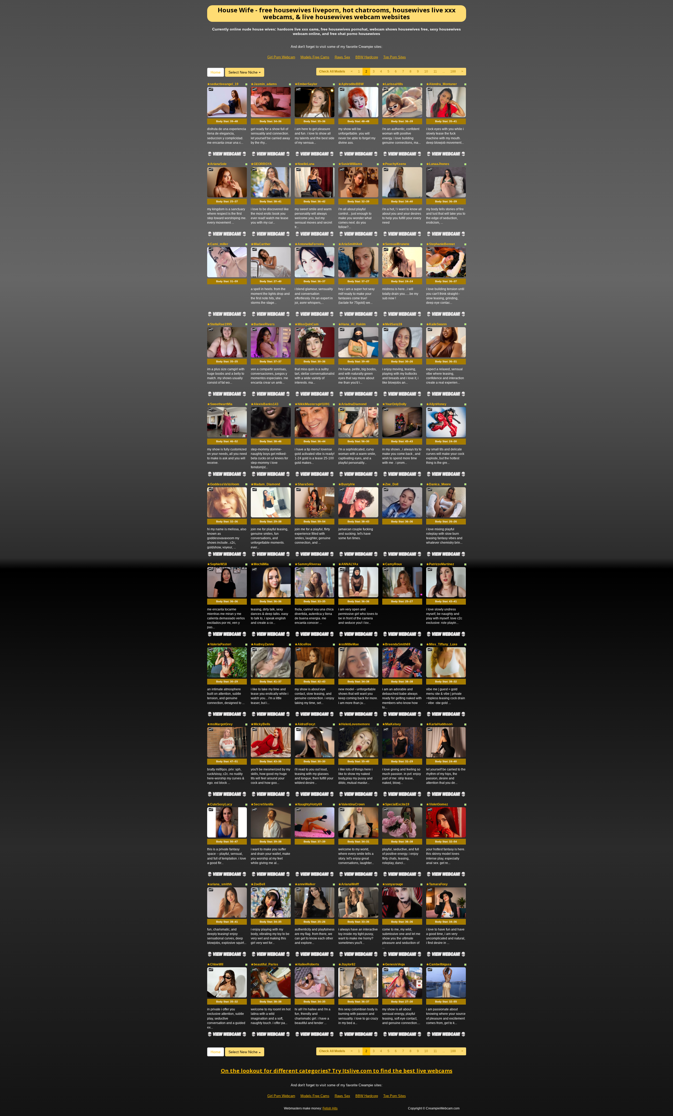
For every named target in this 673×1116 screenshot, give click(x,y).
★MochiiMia (260, 564)
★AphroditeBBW (351, 84)
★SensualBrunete (395, 244)
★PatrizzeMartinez (440, 564)
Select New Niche (243, 72)
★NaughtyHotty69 (308, 804)
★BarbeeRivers (263, 324)
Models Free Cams (314, 57)
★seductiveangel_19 (222, 84)
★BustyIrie (346, 484)
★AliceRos (303, 644)
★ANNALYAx (348, 564)
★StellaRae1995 (219, 324)
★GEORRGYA (261, 164)
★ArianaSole (217, 164)
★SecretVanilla (262, 804)
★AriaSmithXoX (350, 244)
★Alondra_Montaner (441, 84)
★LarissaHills (392, 84)
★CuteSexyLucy (219, 804)
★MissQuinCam (307, 324)
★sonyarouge (392, 884)
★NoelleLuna (304, 164)
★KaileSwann (436, 324)
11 (435, 71)
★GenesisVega (393, 964)
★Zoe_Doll (390, 484)
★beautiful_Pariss (264, 964)
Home (216, 72)
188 (453, 71)
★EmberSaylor (306, 84)
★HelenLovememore (354, 724)
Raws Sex (342, 57)
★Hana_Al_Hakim (352, 324)
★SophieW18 (217, 564)
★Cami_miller (217, 244)
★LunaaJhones (437, 164)
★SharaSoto (304, 484)
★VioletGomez (437, 804)
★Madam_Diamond (265, 484)
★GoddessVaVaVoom (223, 484)
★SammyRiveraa (308, 564)
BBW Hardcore (366, 57)
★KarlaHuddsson (439, 724)
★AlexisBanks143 (264, 404)
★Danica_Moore (438, 484)
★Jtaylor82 (346, 964)
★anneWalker (305, 884)
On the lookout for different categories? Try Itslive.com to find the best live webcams (336, 1070)
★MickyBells (260, 724)
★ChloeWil (215, 964)
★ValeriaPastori (219, 644)
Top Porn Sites (394, 57)
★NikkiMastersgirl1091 (312, 404)
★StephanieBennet (440, 244)
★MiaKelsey (391, 724)
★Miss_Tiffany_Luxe (441, 644)
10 (426, 71)
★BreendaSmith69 (396, 644)
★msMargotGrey (220, 724)
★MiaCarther (261, 244)
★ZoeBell (258, 884)
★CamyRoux (392, 564)
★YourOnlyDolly (394, 404)
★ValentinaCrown (351, 804)
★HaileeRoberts (307, 964)
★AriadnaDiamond (352, 404)
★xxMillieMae (348, 644)
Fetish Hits (330, 1108)
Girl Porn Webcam (281, 57)
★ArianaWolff (348, 884)
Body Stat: (227, 121)
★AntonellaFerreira (309, 244)
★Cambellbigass (438, 964)
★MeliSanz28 (392, 324)
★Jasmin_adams (264, 84)
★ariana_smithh (219, 884)
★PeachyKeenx (394, 164)
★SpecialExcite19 (395, 804)
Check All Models (332, 71)
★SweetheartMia (219, 404)
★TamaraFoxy (437, 884)
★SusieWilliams (350, 164)
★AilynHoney (436, 404)
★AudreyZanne (262, 644)
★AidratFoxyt (305, 724)
